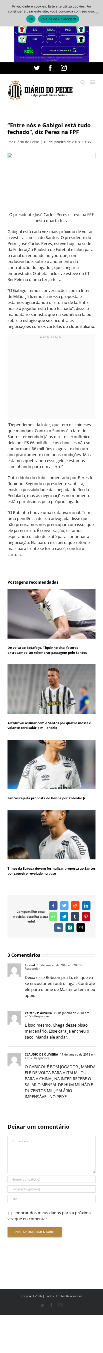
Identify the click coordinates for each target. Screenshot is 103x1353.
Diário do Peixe (26, 141)
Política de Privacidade (58, 19)
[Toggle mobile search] (82, 82)
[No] (96, 13)
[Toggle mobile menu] (93, 82)
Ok (31, 19)
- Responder (40, 1016)
